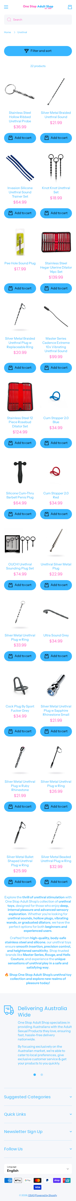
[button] (70, 7)
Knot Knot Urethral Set (56, 190)
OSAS (31, 1195)
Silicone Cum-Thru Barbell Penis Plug (20, 495)
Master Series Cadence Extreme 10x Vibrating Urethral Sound (56, 344)
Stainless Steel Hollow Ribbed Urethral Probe (20, 117)
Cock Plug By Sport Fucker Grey (20, 708)
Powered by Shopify (46, 1195)
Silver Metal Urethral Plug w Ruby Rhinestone (20, 785)
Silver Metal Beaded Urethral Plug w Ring (56, 859)
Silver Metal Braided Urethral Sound (56, 115)
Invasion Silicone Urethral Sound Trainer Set (20, 192)
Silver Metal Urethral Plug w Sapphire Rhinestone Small (56, 710)
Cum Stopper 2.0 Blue (56, 420)
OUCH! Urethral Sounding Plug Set (20, 566)
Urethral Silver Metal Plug (56, 566)
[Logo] (38, 7)
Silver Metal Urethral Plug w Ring (20, 637)
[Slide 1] (34, 1074)
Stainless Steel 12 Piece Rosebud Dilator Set (20, 422)
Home (7, 32)
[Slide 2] (42, 1074)
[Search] (7, 20)
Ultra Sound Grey (56, 635)
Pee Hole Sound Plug (20, 263)
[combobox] (38, 20)
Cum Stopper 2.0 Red (56, 495)
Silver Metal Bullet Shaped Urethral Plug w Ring (20, 861)
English (12, 1171)
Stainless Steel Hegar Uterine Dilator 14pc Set (56, 267)
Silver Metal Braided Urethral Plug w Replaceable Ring (20, 342)
